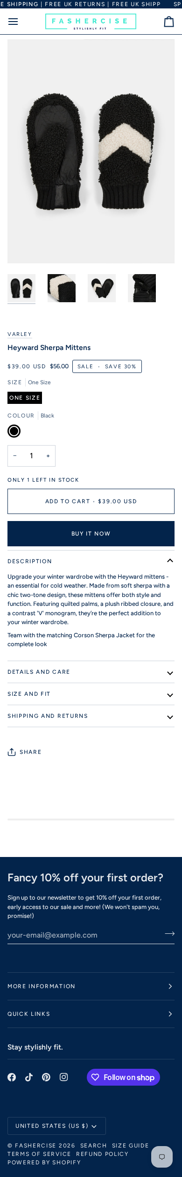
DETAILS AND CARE (38, 672)
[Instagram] (64, 1077)
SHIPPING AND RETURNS (47, 716)
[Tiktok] (29, 1077)
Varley (19, 334)
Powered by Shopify (44, 1162)
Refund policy (102, 1154)
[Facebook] (11, 1077)
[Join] (167, 933)
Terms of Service (39, 1154)
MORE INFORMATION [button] (41, 986)
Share (31, 752)
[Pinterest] (46, 1077)
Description (29, 561)
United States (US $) (52, 1126)
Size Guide (130, 1145)
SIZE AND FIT (29, 694)
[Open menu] (21, 21)
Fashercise (35, 1145)
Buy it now (91, 533)
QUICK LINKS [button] (28, 1014)
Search (93, 1145)
